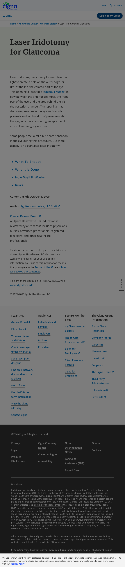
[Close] (120, 558)
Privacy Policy (17, 563)
